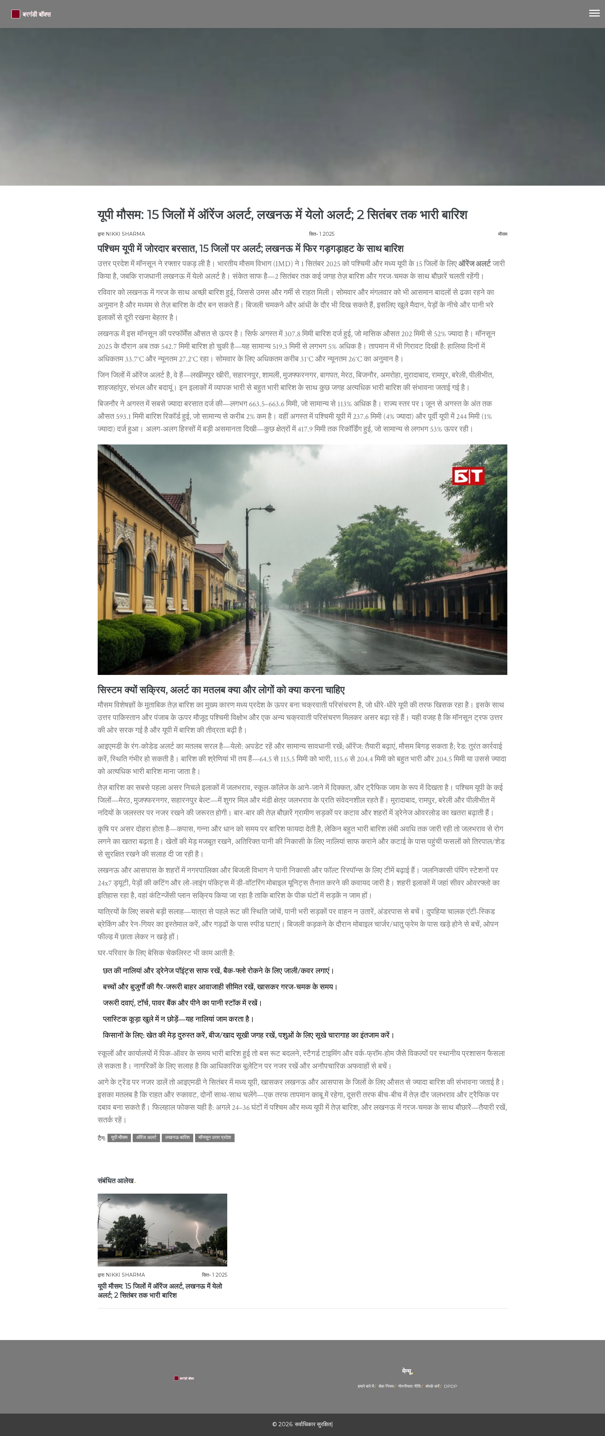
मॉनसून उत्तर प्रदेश (215, 1137)
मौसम (502, 234)
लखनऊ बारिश (177, 1137)
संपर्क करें (432, 1386)
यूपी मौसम (119, 1137)
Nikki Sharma (125, 234)
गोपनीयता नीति (409, 1386)
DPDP (450, 1386)
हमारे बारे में (366, 1386)
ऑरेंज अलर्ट (146, 1137)
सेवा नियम (386, 1386)
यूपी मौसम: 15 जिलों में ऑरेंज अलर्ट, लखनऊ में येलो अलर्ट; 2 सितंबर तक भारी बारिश (160, 1290)
